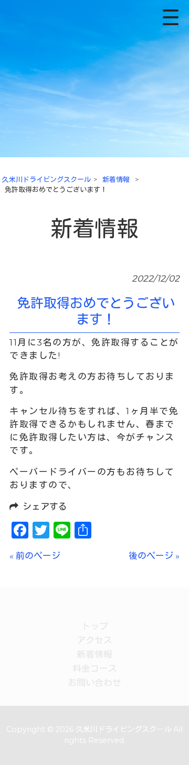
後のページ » (154, 556)
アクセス (94, 640)
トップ (94, 626)
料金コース (94, 668)
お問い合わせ (94, 682)
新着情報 (94, 654)
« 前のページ (34, 556)
